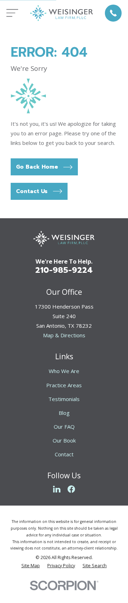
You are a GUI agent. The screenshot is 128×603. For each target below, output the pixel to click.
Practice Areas (64, 385)
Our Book (64, 440)
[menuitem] (30, 566)
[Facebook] (71, 489)
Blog (64, 412)
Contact (64, 454)
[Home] (61, 13)
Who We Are (64, 370)
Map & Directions (64, 335)
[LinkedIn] (56, 489)
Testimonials (64, 398)
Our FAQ (64, 426)
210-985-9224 (64, 270)
